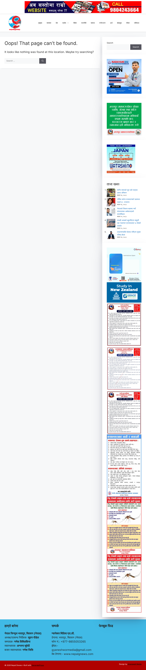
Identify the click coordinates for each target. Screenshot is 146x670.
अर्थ (111, 23)
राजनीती (83, 23)
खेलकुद (119, 23)
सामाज (93, 23)
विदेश (75, 23)
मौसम (128, 23)
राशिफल (136, 23)
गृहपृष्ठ (40, 23)
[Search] (42, 61)
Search (110, 43)
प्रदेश (64, 23)
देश (57, 23)
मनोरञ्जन (102, 23)
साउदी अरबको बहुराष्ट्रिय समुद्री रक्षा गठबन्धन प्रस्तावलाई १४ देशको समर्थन (129, 223)
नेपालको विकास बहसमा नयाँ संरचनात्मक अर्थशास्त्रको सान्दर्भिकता (126, 211)
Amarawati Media (134, 664)
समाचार (49, 23)
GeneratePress (38, 665)
